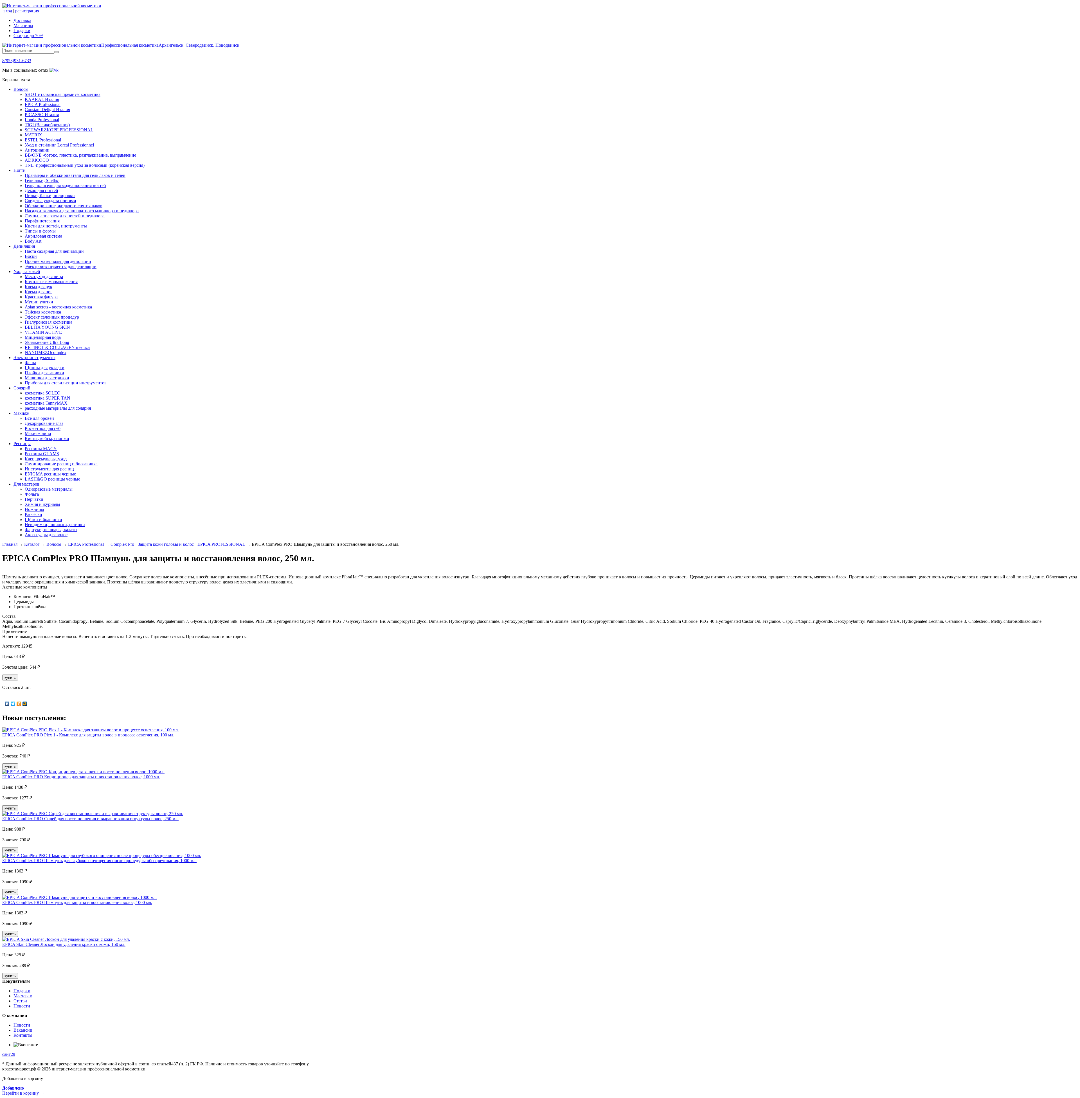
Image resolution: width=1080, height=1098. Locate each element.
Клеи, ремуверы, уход (46, 458)
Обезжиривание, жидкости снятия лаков (63, 205)
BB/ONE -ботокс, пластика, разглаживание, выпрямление (80, 155)
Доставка (22, 20)
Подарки (22, 30)
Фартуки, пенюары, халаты (51, 529)
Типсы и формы (40, 231)
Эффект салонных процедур (52, 317)
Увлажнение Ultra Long (47, 342)
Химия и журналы (42, 504)
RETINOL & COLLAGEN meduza (57, 347)
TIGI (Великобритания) (47, 124)
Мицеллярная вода (43, 337)
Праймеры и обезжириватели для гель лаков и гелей (75, 175)
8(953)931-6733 (16, 60)
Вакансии (23, 1030)
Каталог (32, 544)
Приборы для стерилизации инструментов (66, 382)
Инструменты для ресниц (49, 468)
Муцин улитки (39, 301)
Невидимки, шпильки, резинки (55, 524)
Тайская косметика (43, 312)
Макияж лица (38, 433)
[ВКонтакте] (7, 703)
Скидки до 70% (28, 35)
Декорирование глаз (44, 423)
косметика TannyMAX (46, 403)
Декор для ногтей (41, 190)
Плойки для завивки (44, 372)
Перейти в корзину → (23, 1090)
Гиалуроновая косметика (48, 322)
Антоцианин (37, 150)
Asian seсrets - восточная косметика (58, 307)
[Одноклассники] (19, 703)
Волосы (21, 89)
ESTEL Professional (43, 139)
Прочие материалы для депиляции (58, 261)
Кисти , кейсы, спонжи (47, 438)
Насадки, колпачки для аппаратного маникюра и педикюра (82, 210)
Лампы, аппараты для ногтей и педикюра (65, 215)
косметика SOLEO (42, 393)
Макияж (21, 413)
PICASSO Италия (42, 114)
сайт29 (8, 1054)
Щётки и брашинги (43, 519)
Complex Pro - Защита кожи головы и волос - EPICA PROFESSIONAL (178, 544)
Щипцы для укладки (44, 367)
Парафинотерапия (42, 220)
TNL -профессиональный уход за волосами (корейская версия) (85, 165)
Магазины (23, 25)
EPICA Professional (42, 104)
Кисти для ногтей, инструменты (56, 226)
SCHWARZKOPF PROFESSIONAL (59, 129)
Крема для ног (38, 291)
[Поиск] (56, 52)
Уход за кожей (27, 271)
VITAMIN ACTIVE (43, 332)
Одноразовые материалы (49, 489)
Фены (30, 362)
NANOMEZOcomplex (45, 352)
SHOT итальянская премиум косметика (62, 94)
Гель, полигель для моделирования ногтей (65, 185)
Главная (9, 544)
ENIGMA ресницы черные (50, 474)
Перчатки (34, 499)
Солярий (22, 387)
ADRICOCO (37, 160)
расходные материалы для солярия (58, 408)
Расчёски (33, 514)
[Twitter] (13, 703)
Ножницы (34, 509)
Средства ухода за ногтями (50, 200)
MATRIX (33, 134)
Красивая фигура (41, 296)
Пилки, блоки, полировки (50, 195)
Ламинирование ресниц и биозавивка (61, 463)
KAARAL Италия (42, 99)
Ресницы (22, 443)
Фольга (32, 494)
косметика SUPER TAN (47, 398)
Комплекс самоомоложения (51, 281)
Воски (31, 256)
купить (10, 677)
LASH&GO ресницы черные (52, 479)
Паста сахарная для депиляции (54, 251)
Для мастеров (26, 484)
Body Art (33, 241)
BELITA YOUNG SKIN (47, 327)
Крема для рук (38, 286)
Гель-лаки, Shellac (42, 180)
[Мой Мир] (25, 703)
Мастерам (23, 995)
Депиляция (24, 246)
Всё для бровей (39, 418)
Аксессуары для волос (46, 534)
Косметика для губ (42, 428)
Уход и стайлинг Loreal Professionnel (59, 145)
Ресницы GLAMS (42, 453)
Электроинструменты (34, 357)
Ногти (20, 170)
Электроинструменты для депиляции (60, 266)
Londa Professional (42, 119)
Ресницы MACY (41, 448)
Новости (22, 1006)
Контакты (23, 1035)
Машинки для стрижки (47, 377)
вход (7, 10)
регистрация (27, 10)
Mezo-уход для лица (44, 276)
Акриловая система (43, 236)
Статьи (20, 1000)
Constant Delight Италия (47, 109)
